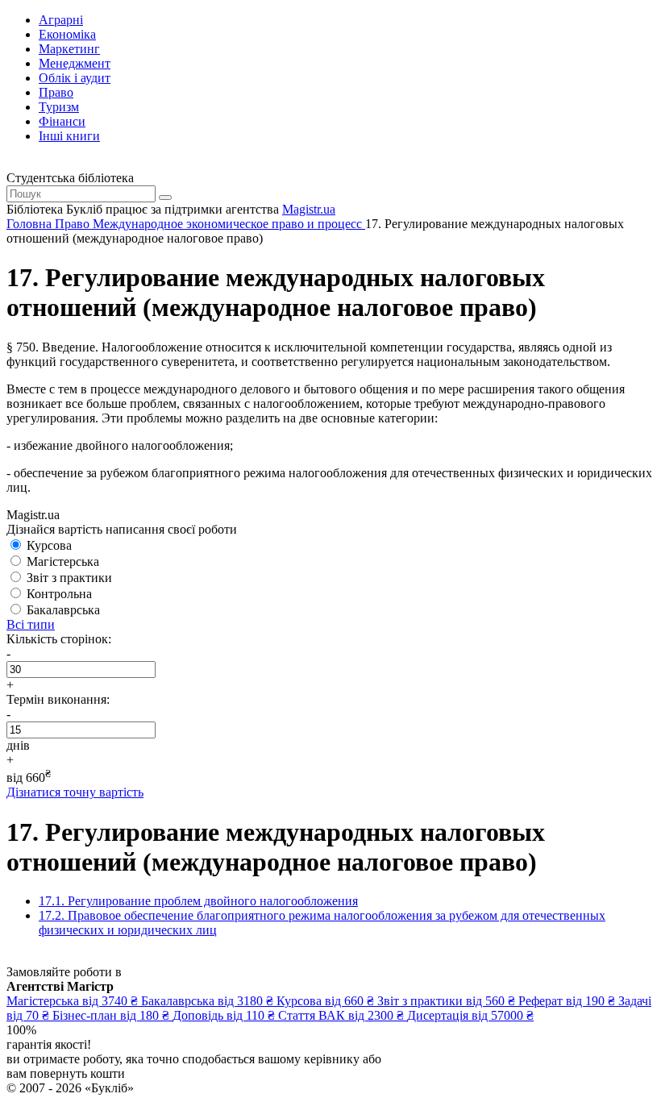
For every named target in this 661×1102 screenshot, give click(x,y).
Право (56, 92)
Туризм (59, 107)
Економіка (67, 34)
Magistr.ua (308, 209)
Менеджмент (74, 63)
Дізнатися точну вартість (74, 792)
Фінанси (62, 121)
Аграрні (61, 20)
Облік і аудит (74, 78)
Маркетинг (69, 49)
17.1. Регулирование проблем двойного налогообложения (198, 901)
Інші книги (69, 136)
